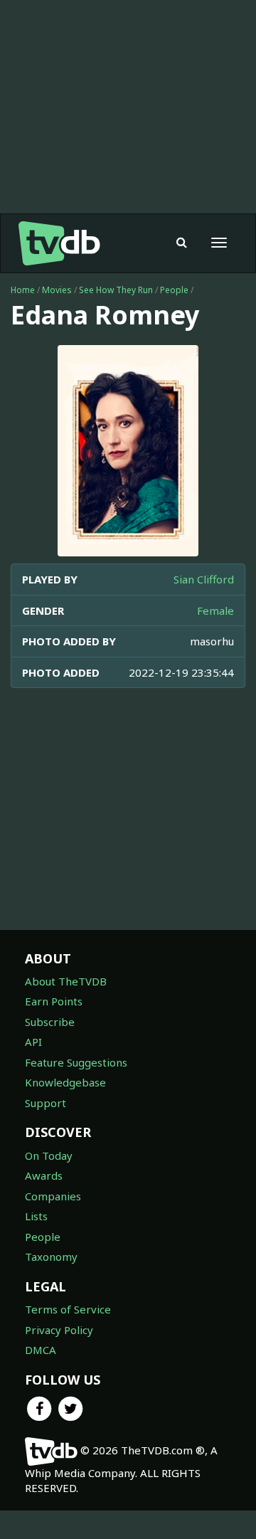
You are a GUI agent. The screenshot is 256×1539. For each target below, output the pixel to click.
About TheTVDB (66, 981)
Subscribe (50, 1022)
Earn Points (53, 1001)
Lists (36, 1216)
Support (45, 1103)
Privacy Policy (59, 1330)
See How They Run (116, 290)
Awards (44, 1175)
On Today (49, 1155)
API (33, 1042)
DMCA (40, 1350)
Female (215, 610)
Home (23, 290)
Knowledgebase (65, 1082)
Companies (53, 1196)
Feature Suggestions (76, 1062)
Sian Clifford (204, 579)
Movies (57, 290)
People (174, 290)
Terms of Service (68, 1309)
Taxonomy (51, 1256)
